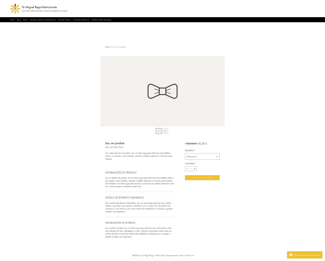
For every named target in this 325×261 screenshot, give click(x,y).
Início (107, 46)
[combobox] (202, 156)
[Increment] (194, 168)
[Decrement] (187, 168)
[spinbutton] (191, 168)
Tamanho (190, 150)
